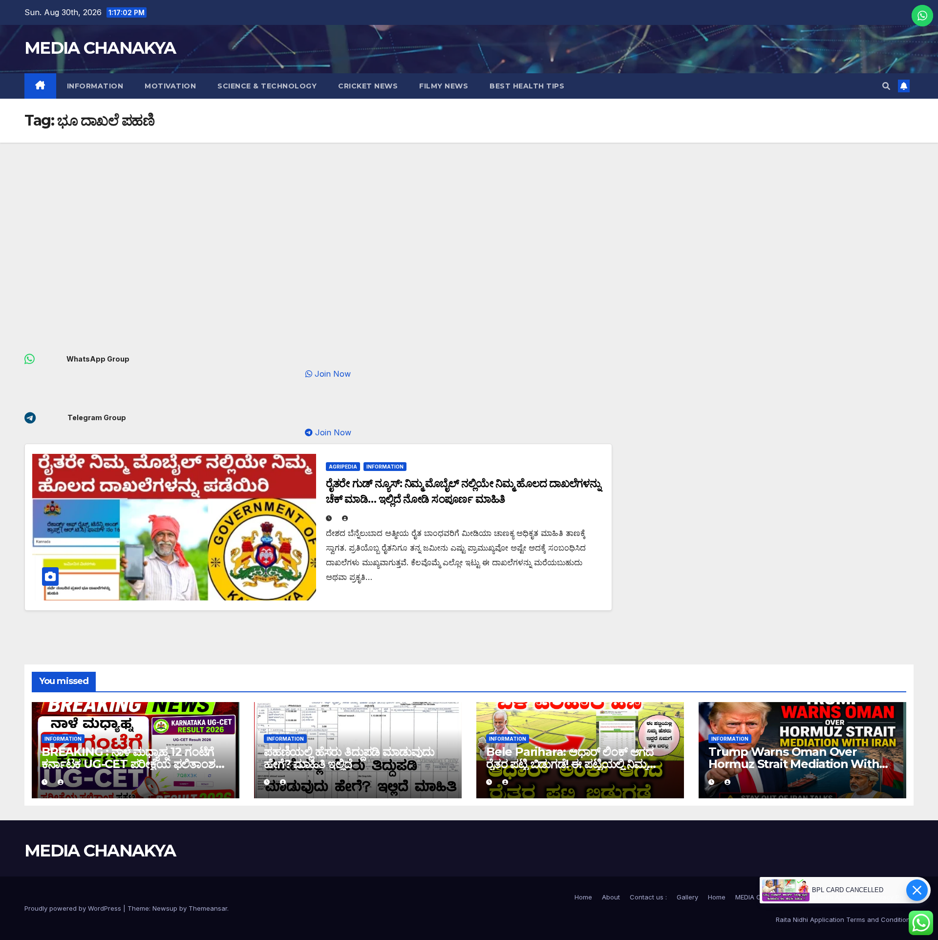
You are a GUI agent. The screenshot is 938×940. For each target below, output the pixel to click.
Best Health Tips (527, 86)
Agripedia (343, 467)
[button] (886, 86)
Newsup (164, 908)
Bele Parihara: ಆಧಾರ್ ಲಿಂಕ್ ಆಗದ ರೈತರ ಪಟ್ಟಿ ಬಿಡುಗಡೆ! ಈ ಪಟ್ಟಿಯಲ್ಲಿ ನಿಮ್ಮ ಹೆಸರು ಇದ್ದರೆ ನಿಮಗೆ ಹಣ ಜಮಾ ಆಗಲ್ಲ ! (570, 764)
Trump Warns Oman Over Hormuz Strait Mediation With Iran (793, 764)
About (611, 897)
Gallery (687, 897)
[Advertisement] (469, 216)
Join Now (342, 374)
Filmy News (443, 86)
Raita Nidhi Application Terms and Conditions (845, 919)
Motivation (170, 86)
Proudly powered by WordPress (73, 908)
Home (583, 897)
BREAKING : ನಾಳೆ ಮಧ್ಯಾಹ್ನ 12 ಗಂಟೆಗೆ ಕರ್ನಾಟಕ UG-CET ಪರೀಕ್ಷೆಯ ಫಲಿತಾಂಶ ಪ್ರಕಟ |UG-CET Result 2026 (128, 764)
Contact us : (648, 897)
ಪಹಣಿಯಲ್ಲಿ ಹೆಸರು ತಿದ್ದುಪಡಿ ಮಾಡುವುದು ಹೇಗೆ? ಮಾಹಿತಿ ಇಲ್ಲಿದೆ (349, 758)
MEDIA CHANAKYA (99, 48)
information (95, 86)
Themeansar (208, 908)
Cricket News (368, 86)
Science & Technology (267, 86)
